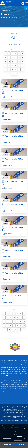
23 (22, 65)
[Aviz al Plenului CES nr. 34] (14, 220)
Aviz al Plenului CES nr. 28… (12, 91)
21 (15, 65)
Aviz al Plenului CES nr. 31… (12, 160)
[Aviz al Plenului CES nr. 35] (14, 243)
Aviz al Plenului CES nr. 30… (12, 137)
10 (19, 57)
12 (5, 61)
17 (22, 61)
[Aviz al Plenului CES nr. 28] (14, 83)
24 (5, 69)
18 (5, 65)
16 (19, 61)
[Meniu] (26, 3)
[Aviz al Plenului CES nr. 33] (14, 197)
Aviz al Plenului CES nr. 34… (12, 228)
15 (15, 61)
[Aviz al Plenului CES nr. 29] (14, 106)
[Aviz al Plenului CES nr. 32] (14, 175)
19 (9, 65)
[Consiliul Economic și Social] (2, 3)
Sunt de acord (7, 444)
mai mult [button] (8, 96)
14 (12, 61)
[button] (26, 8)
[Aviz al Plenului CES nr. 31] (14, 152)
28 (19, 69)
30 (12, 73)
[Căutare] (22, 3)
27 (15, 69)
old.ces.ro (14, 417)
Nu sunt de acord (19, 444)
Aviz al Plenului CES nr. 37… (12, 297)
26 (12, 69)
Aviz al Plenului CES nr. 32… (12, 183)
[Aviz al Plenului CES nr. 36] (14, 266)
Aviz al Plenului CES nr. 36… (12, 274)
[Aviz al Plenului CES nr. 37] (14, 289)
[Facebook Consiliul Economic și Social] (14, 396)
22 (19, 65)
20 (12, 65)
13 (9, 61)
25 (9, 69)
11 (22, 57)
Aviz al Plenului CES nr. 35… (12, 251)
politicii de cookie (18, 440)
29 (22, 69)
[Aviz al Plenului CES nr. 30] (14, 129)
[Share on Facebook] (2, 21)
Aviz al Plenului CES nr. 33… (12, 206)
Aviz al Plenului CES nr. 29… (12, 114)
